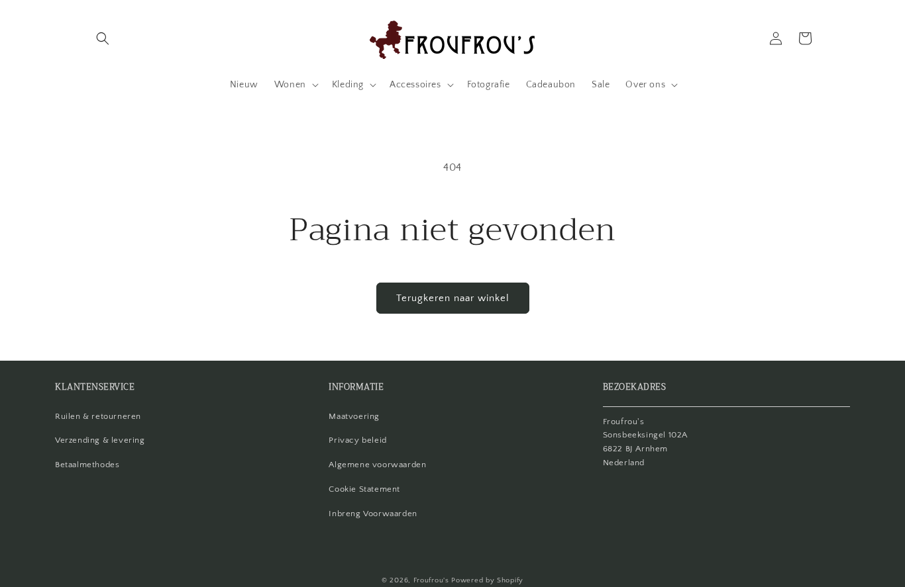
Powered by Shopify (487, 580)
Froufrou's (431, 580)
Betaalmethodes (87, 464)
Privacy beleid (357, 440)
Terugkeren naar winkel (452, 298)
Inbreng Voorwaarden (373, 513)
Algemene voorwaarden (377, 464)
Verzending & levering (100, 440)
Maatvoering (354, 416)
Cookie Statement (364, 489)
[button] (102, 38)
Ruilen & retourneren (98, 416)
